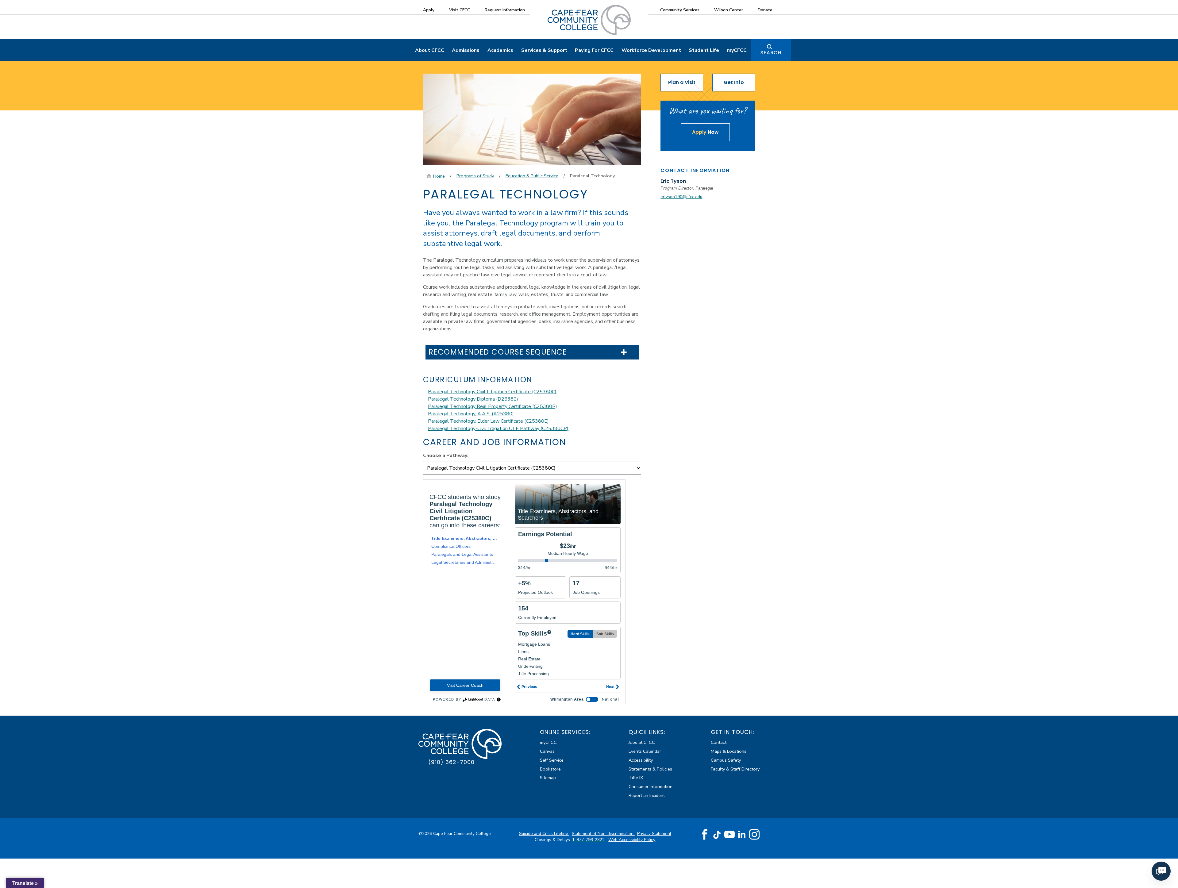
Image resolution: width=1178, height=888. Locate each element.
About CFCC (429, 50)
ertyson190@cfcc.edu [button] (681, 197)
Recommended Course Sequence (498, 352)
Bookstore (550, 769)
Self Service (552, 760)
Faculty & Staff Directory (735, 769)
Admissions (465, 50)
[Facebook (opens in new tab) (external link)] (704, 835)
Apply (428, 10)
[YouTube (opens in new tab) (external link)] (729, 835)
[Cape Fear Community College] (589, 19)
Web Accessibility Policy (631, 840)
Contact (718, 742)
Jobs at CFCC (642, 742)
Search (770, 52)
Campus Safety (726, 760)
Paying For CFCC (594, 50)
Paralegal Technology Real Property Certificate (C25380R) (492, 406)
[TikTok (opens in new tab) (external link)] (717, 834)
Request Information (505, 10)
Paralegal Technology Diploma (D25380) (473, 399)
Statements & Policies (650, 769)
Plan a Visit (681, 82)
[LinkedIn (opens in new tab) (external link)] (742, 834)
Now (705, 132)
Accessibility (641, 760)
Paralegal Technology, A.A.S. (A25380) (471, 413)
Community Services (679, 10)
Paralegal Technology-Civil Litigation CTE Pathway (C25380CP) (498, 428)
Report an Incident (647, 795)
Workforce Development (651, 50)
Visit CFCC (459, 10)
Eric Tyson (673, 181)
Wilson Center (728, 10)
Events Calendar (645, 751)
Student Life (704, 50)
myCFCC (737, 50)
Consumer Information (650, 786)
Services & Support (544, 50)
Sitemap (548, 778)
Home (439, 176)
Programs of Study (475, 176)
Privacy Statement (654, 833)
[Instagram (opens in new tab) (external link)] (754, 835)
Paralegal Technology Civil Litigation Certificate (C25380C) (492, 391)
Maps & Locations (728, 751)
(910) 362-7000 (451, 762)
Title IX (636, 778)
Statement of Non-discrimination (603, 833)
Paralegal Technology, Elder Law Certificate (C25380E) (488, 421)
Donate (765, 10)
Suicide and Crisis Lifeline (544, 833)
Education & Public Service (532, 176)
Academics (500, 50)
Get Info (734, 82)
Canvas (547, 751)
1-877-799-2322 (589, 840)
